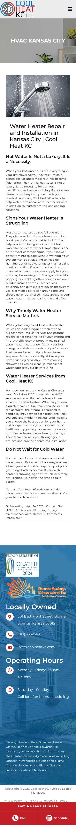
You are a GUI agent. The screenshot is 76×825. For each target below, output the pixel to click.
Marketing (17, 506)
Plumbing (40, 510)
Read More (13, 517)
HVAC (9, 510)
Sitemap (61, 800)
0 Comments (53, 513)
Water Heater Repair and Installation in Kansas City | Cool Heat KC (37, 136)
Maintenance (23, 510)
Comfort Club (55, 506)
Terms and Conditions (39, 800)
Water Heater (33, 513)
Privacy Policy (13, 800)
